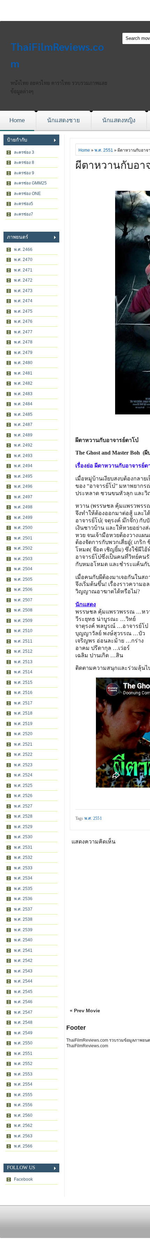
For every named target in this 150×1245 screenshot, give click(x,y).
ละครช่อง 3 (24, 152)
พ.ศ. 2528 (23, 816)
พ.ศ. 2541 (23, 950)
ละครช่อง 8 (24, 162)
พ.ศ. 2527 (23, 806)
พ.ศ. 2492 (23, 445)
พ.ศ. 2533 (23, 868)
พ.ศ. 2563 (23, 1136)
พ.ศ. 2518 (23, 713)
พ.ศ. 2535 (23, 888)
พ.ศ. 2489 (23, 435)
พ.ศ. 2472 (23, 280)
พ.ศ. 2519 (23, 723)
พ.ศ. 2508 (23, 610)
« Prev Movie (85, 1010)
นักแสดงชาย (63, 120)
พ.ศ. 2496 (23, 486)
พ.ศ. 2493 (23, 455)
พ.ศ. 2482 (23, 383)
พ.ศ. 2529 (23, 826)
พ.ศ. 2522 (23, 754)
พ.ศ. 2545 (23, 991)
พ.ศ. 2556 (23, 1104)
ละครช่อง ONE (27, 193)
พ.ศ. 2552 (23, 1063)
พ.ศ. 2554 (23, 1084)
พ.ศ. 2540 (23, 940)
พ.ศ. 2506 (23, 589)
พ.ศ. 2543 (23, 971)
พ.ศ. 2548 (23, 1022)
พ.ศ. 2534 (23, 878)
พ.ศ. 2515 (23, 682)
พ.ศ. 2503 (23, 558)
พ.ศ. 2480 (23, 362)
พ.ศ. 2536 (23, 898)
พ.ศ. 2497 (23, 496)
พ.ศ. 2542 (23, 960)
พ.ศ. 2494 (23, 465)
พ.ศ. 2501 (23, 538)
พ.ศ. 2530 (23, 836)
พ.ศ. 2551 (23, 1053)
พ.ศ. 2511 (23, 641)
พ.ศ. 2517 (23, 703)
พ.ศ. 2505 (23, 579)
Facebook (23, 1179)
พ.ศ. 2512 (23, 651)
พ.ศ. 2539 (23, 929)
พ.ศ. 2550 (23, 1043)
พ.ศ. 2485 (23, 414)
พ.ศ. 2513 (23, 661)
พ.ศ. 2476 (23, 321)
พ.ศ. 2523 (23, 764)
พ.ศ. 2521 (23, 744)
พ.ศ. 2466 (23, 249)
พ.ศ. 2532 (23, 857)
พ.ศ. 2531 (23, 847)
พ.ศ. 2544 (23, 981)
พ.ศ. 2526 (23, 795)
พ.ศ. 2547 (23, 1012)
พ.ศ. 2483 (23, 393)
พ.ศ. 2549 (23, 1032)
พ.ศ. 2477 (23, 332)
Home (17, 120)
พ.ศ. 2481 (23, 373)
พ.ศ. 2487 (23, 424)
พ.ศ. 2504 (23, 568)
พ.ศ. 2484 (23, 403)
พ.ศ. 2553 (23, 1074)
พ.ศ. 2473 (23, 290)
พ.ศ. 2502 (23, 548)
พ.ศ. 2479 (23, 352)
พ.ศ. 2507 (23, 600)
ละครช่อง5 (23, 203)
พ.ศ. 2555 (23, 1094)
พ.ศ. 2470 (23, 259)
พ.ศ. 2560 (23, 1115)
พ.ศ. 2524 (23, 775)
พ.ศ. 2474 (23, 300)
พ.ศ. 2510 (23, 630)
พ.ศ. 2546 (23, 1001)
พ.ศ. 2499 (23, 517)
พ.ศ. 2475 (23, 311)
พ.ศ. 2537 (23, 909)
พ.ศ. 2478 (23, 342)
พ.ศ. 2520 (23, 733)
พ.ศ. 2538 (23, 919)
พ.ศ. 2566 (23, 1146)
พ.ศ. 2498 (23, 507)
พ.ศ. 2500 (23, 527)
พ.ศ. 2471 (23, 270)
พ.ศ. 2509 (23, 620)
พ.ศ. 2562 (23, 1125)
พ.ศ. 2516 (23, 692)
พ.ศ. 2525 (23, 785)
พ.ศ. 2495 (23, 476)
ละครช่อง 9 (24, 173)
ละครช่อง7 (23, 214)
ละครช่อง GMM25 (30, 183)
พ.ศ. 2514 (23, 671)
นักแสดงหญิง (118, 120)
